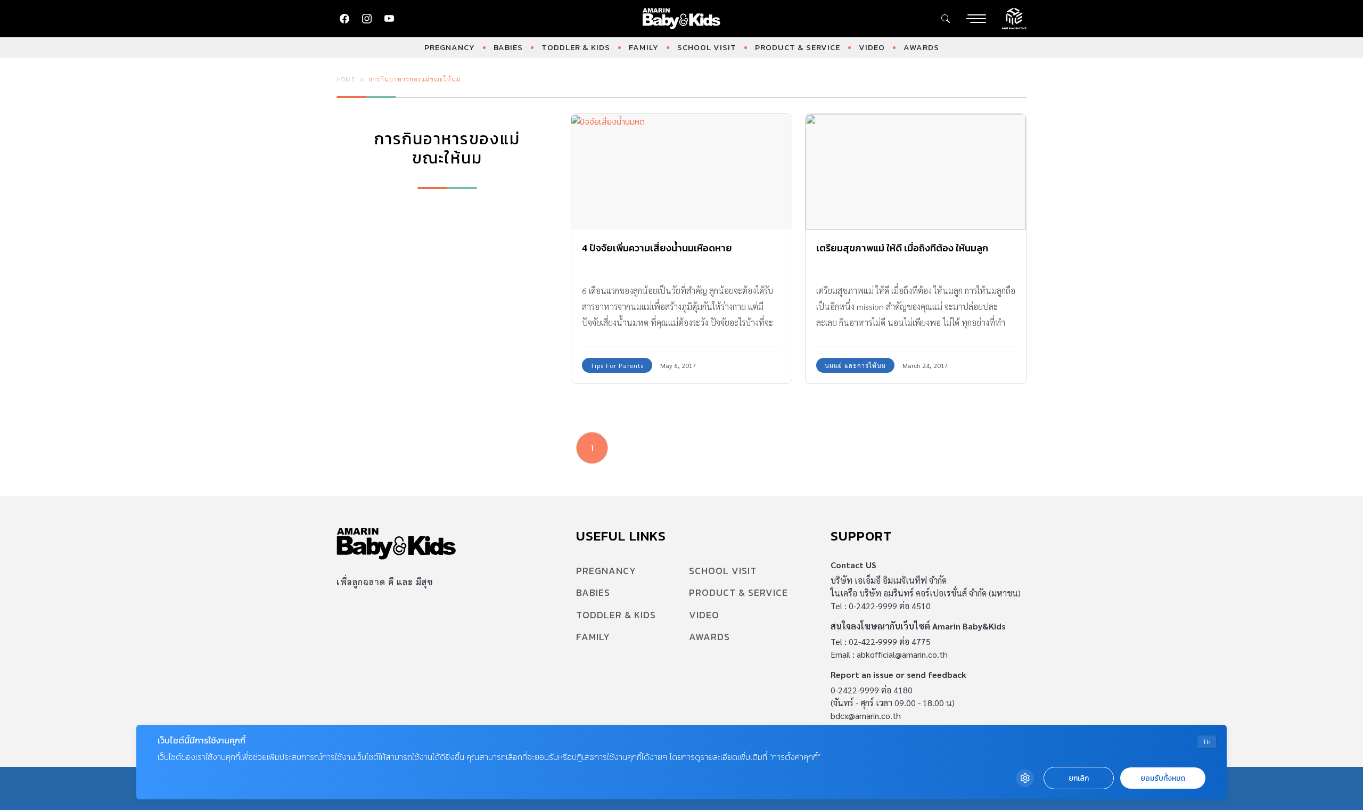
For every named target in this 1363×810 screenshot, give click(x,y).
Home (346, 79)
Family (644, 47)
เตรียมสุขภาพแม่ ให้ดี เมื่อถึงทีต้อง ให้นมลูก (902, 248)
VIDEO (872, 47)
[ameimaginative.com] (1014, 17)
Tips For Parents (617, 365)
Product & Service (797, 47)
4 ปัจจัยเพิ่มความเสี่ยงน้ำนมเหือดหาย (657, 248)
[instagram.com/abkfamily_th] (367, 19)
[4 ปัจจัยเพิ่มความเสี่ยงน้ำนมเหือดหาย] (681, 172)
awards (921, 47)
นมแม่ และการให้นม (855, 365)
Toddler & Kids (575, 47)
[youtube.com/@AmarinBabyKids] (389, 19)
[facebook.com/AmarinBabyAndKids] (344, 19)
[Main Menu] (976, 18)
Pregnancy (449, 47)
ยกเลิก (1079, 778)
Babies (508, 47)
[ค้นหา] (945, 19)
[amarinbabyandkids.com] (682, 18)
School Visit (706, 47)
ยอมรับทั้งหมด (1162, 778)
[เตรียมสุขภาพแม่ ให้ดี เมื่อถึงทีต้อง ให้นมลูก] (916, 172)
